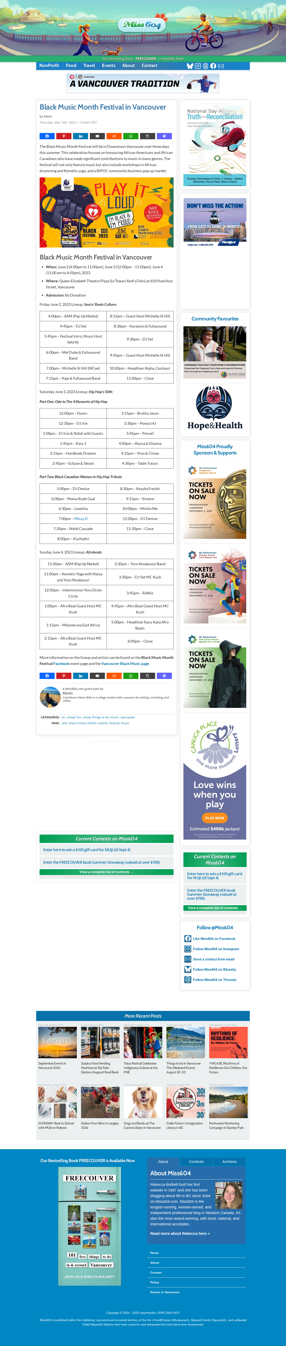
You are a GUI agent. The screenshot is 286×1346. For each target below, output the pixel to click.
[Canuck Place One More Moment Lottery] (214, 777)
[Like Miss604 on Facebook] (213, 66)
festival (114, 723)
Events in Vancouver (165, 1292)
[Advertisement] (106, 784)
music (115, 717)
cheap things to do (96, 717)
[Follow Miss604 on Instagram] (197, 66)
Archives (229, 1162)
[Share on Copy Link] (147, 136)
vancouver (128, 717)
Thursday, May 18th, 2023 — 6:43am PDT (68, 122)
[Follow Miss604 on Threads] (205, 66)
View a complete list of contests (104, 872)
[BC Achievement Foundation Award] (214, 499)
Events (108, 65)
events (103, 723)
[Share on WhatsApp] (130, 136)
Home (154, 1252)
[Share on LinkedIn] (80, 136)
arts (64, 723)
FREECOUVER (146, 58)
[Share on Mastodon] (164, 136)
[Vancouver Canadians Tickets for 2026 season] (143, 83)
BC (63, 717)
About (128, 65)
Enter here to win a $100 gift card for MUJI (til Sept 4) (86, 849)
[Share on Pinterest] (63, 136)
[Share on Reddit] (114, 136)
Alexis (68, 693)
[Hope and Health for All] (214, 409)
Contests (196, 1162)
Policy (154, 1282)
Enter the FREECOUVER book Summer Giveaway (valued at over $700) (101, 862)
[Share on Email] (97, 136)
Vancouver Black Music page (125, 663)
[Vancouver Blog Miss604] (143, 22)
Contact (149, 65)
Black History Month (83, 723)
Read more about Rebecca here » (180, 1233)
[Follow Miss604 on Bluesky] (190, 66)
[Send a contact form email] (221, 66)
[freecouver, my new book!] (89, 1284)
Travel (89, 65)
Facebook (61, 663)
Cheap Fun (74, 717)
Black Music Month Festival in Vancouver (103, 107)
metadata (107, 713)
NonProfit (49, 65)
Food (71, 65)
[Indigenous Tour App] (214, 352)
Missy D (81, 518)
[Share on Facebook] (47, 136)
